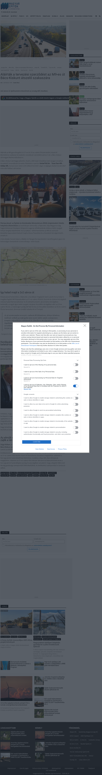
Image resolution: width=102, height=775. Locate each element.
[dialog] (51, 387)
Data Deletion (39, 449)
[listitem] (51, 360)
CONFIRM (36, 442)
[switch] (75, 364)
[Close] (85, 326)
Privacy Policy (62, 449)
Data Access (51, 449)
